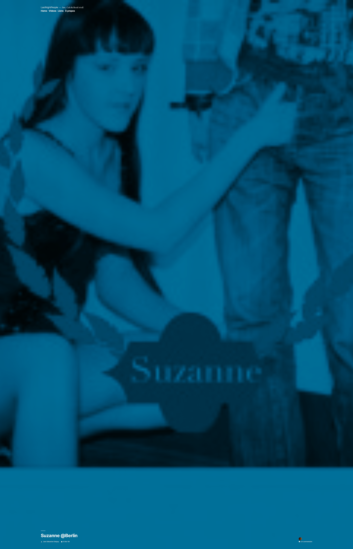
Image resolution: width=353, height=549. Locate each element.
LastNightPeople (49, 7)
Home (44, 10)
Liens (61, 10)
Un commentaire (306, 541)
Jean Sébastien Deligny (51, 541)
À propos (70, 10)
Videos (52, 10)
